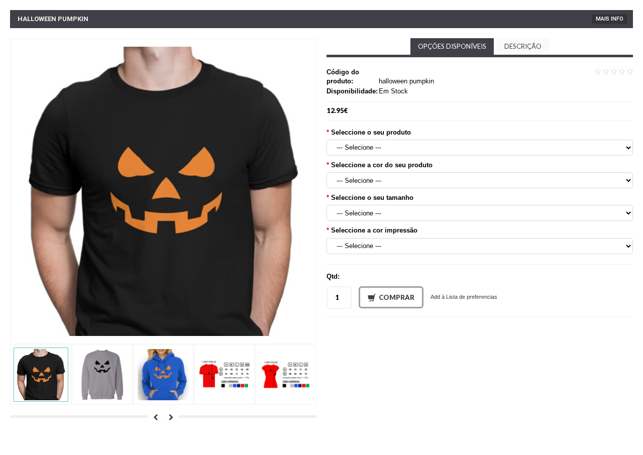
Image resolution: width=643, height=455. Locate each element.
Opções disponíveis (452, 46)
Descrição (523, 46)
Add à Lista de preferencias (464, 297)
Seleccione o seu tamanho (372, 197)
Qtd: (333, 276)
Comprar (396, 297)
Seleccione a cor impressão (374, 230)
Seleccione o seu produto (371, 132)
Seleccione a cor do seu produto (382, 165)
